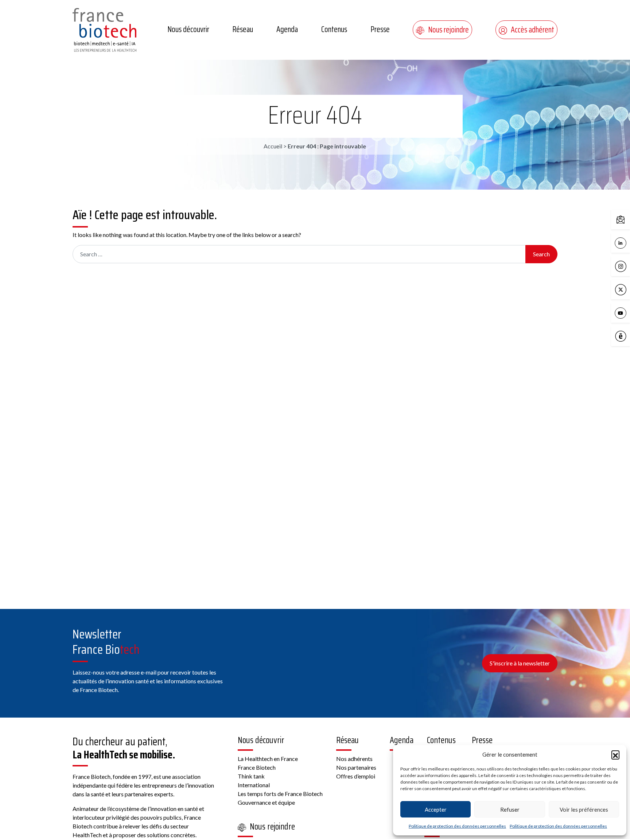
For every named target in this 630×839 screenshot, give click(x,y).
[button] (615, 754)
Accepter (436, 809)
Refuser (510, 809)
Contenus (334, 29)
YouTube (628, 312)
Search (541, 253)
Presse (380, 29)
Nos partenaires (356, 767)
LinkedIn (628, 242)
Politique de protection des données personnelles (457, 826)
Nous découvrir (188, 29)
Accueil (273, 146)
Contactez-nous (628, 218)
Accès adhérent (532, 29)
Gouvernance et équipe (266, 802)
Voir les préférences (584, 809)
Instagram (628, 265)
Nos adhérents (354, 758)
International (254, 784)
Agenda (287, 29)
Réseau (242, 29)
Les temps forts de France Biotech (280, 793)
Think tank (251, 776)
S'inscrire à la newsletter (520, 663)
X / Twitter (628, 289)
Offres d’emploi (355, 776)
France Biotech (257, 767)
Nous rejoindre (448, 29)
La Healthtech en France (268, 758)
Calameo (628, 335)
